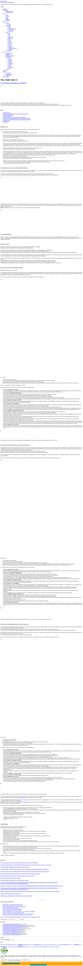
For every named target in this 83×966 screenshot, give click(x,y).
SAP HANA (11, 30)
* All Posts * (8, 73)
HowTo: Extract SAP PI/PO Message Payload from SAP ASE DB (17, 914)
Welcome (5, 9)
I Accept (4, 963)
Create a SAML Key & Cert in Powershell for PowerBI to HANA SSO (19, 911)
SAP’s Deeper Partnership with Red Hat (12, 905)
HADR (34, 944)
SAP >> (7, 32)
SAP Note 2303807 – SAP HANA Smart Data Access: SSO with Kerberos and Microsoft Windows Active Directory (25, 869)
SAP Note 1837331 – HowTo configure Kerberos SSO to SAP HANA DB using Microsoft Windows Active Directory (25, 871)
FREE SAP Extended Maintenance (10, 907)
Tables (36, 946)
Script (23, 946)
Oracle (9, 27)
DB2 (9, 26)
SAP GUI (10, 45)
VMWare (8, 19)
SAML (27, 917)
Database (20, 944)
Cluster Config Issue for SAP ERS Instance (13, 912)
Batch (9, 61)
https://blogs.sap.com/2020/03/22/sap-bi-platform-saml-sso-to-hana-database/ (16, 895)
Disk (24, 944)
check (17, 944)
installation (43, 944)
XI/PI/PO (10, 49)
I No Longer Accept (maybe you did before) (38, 964)
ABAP (1, 944)
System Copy (11, 47)
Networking (71, 944)
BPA (9, 33)
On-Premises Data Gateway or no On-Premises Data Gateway (16, 113)
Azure (9, 24)
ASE (9, 944)
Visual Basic (10, 67)
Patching (80, 944)
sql (32, 946)
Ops (4, 52)
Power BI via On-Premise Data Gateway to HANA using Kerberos (17, 118)
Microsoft (58, 944)
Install (41, 944)
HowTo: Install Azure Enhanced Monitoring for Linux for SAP (18, 913)
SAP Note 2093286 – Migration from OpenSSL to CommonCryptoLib (15, 867)
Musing (62, 944)
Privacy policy (16, 963)
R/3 (9, 44)
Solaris (7, 18)
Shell (9, 66)
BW (9, 34)
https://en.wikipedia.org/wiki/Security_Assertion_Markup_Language (15, 880)
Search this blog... (4, 919)
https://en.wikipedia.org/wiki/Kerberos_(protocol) (11, 878)
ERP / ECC (10, 37)
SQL (9, 68)
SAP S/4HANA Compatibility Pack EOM (12, 910)
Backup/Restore (9, 53)
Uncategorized (9, 74)
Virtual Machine (52, 946)
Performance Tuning (10, 55)
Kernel (9, 40)
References (5, 122)
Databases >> (8, 25)
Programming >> (9, 56)
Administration (5, 944)
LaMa (9, 41)
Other (4, 71)
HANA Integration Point (8, 115)
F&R (9, 39)
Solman (9, 46)
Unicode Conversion (12, 48)
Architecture (5, 10)
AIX (7, 14)
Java (9, 57)
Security (7, 69)
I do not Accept (10, 963)
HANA (15, 917)
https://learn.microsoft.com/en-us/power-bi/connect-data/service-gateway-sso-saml (17, 875)
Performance (3, 946)
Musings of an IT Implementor (14, 959)
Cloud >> (8, 23)
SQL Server (10, 31)
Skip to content (4, 1)
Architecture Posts (9, 11)
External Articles (9, 12)
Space (31, 946)
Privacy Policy (6, 76)
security (26, 946)
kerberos (19, 917)
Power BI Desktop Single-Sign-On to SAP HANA (14, 83)
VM (55, 946)
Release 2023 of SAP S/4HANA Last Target (12, 933)
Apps (4, 21)
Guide (32, 944)
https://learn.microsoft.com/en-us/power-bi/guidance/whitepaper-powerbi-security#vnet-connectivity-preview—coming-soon (26, 864)
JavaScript (10, 62)
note (73, 944)
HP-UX (7, 16)
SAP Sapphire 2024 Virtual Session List (13, 904)
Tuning (45, 946)
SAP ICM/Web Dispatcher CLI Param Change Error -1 (14, 925)
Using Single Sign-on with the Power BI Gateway (11, 893)
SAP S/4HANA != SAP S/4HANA (10, 932)
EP (9, 35)
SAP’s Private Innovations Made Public (12, 909)
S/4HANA (10, 38)
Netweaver (10, 42)
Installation (8, 54)
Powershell (10, 63)
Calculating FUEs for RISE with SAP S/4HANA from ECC (15, 926)
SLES (29, 946)
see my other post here (22, 797)
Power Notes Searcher (11, 946)
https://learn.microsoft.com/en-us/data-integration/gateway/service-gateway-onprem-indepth (19, 862)
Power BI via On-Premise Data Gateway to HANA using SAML (16, 119)
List (53, 944)
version (48, 946)
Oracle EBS (8, 51)
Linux (7, 17)
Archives (2, 939)
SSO (39, 917)
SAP (5, 917)
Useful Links (8, 75)
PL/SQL (10, 59)
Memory (56, 944)
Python (9, 64)
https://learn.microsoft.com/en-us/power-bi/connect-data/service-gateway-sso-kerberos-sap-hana (20, 873)
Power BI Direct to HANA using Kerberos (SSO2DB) (14, 117)
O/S (4, 13)
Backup (14, 944)
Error (26, 944)
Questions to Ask (6, 112)
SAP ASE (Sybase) (12, 28)
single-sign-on (34, 917)
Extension (29, 944)
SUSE (34, 946)
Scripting (10, 60)
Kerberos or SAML (7, 116)
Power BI (23, 917)
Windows (8, 20)
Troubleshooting (6, 120)
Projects (4, 70)
